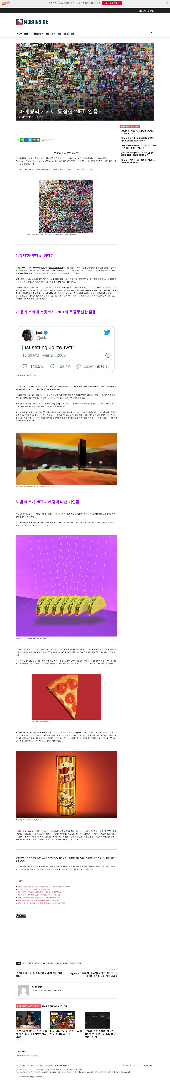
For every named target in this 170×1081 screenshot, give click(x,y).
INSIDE (37, 33)
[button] (85, 3)
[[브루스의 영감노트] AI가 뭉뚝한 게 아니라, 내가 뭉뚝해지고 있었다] (32, 1020)
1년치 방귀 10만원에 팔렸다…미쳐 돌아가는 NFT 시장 (39, 895)
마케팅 (44, 963)
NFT (24, 963)
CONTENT (22, 33)
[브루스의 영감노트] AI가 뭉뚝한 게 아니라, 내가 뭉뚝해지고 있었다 (31, 1034)
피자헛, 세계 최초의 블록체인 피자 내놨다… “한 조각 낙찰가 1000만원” (45, 886)
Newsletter (66, 33)
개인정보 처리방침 (62, 1065)
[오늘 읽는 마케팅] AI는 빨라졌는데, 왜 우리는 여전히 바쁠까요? (138, 161)
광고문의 (142, 11)
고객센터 (49, 1065)
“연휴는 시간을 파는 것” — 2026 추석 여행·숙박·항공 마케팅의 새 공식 (138, 146)
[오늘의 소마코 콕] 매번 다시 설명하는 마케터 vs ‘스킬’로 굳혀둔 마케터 (100, 1034)
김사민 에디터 (28, 117)
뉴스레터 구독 (111, 3)
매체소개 (31, 1065)
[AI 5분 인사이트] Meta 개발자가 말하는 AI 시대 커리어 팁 (137, 132)
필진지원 (151, 11)
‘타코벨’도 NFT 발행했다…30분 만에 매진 (34, 889)
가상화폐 (30, 963)
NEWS (49, 33)
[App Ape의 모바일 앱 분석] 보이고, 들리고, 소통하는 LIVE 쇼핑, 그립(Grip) (93, 974)
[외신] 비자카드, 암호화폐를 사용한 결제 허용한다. (39, 974)
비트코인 (58, 963)
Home (18, 40)
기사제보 (40, 1065)
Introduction (20, 1065)
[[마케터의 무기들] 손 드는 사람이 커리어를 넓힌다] (66, 1020)
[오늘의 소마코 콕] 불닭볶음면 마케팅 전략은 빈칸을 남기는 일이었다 (137, 139)
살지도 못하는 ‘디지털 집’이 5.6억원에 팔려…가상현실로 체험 (41, 903)
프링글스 (72, 963)
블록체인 (50, 963)
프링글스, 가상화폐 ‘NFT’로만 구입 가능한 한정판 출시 (39, 900)
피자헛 (79, 963)
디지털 (37, 963)
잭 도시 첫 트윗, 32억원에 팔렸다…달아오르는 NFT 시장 (40, 892)
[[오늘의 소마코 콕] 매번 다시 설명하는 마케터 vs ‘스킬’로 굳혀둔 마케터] (101, 1020)
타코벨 (35, 522)
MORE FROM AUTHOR (54, 1006)
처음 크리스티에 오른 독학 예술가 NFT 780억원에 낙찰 (39, 897)
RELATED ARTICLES (28, 1006)
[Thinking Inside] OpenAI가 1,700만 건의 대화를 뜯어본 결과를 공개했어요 (137, 154)
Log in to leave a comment (26, 1055)
